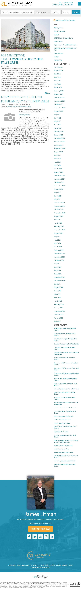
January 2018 (58, 308)
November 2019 (59, 277)
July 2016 (57, 321)
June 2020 (57, 267)
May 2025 (57, 121)
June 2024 (57, 159)
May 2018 (57, 294)
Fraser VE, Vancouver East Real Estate (66, 389)
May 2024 (57, 162)
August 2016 (58, 318)
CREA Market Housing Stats (63, 38)
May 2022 (57, 220)
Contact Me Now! (40, 529)
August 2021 (58, 233)
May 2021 (57, 240)
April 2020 (57, 274)
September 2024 (59, 148)
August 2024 (58, 152)
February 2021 (59, 250)
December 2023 (59, 175)
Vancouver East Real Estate (63, 445)
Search (76, 12)
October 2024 (58, 145)
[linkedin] (34, 536)
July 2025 (57, 114)
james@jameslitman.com (62, 5)
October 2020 (58, 260)
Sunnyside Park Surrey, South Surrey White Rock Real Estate (66, 441)
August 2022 (58, 216)
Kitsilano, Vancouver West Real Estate (19, 107)
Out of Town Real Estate (62, 420)
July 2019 (57, 284)
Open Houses (58, 53)
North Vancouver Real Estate (63, 416)
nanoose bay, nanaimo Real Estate (65, 408)
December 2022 (59, 203)
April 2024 (57, 165)
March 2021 (58, 247)
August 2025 (58, 111)
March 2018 (58, 301)
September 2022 (59, 213)
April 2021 (57, 243)
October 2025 (58, 104)
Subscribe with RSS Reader (65, 20)
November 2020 (59, 257)
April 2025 (57, 125)
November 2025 (59, 101)
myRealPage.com (40, 577)
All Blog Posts (58, 28)
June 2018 (57, 291)
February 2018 (59, 304)
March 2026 (58, 87)
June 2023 (57, 196)
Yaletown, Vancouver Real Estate (65, 461)
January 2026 (58, 94)
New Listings (58, 41)
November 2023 (59, 179)
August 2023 (58, 189)
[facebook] (29, 536)
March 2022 (58, 223)
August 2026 (58, 70)
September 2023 (59, 186)
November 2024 (59, 142)
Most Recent (58, 67)
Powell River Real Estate (62, 423)
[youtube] (40, 536)
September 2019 (59, 281)
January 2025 (58, 135)
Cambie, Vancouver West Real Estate (66, 344)
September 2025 (59, 108)
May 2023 (57, 199)
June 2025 (57, 118)
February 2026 (59, 91)
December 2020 (59, 253)
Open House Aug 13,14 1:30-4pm (65, 45)
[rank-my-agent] (52, 536)
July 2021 (57, 236)
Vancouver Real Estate (61, 449)
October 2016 (58, 314)
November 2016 (59, 311)
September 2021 (59, 230)
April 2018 (57, 297)
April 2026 (57, 84)
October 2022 (58, 209)
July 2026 (57, 74)
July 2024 (57, 155)
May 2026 (57, 81)
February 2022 (59, 226)
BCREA (56, 34)
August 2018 (58, 287)
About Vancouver (60, 31)
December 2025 (59, 98)
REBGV (56, 57)
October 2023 (58, 182)
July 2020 (57, 264)
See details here (24, 115)
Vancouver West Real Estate (63, 452)
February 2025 (59, 131)
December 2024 (59, 138)
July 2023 (57, 192)
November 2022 (59, 206)
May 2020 (57, 270)
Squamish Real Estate (61, 432)
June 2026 (57, 77)
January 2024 (58, 172)
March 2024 (58, 169)
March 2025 (58, 128)
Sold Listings (58, 60)
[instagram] (46, 536)
